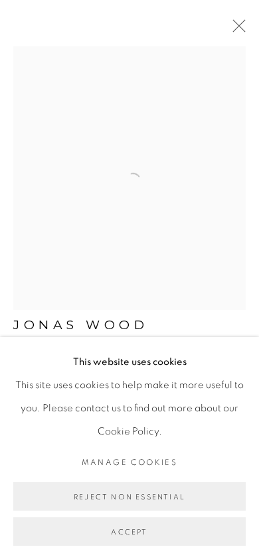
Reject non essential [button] (129, 497)
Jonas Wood (80, 324)
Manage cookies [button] (130, 462)
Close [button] (236, 30)
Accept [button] (129, 532)
